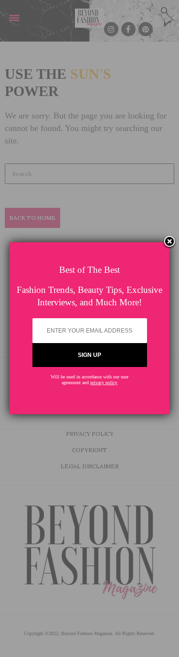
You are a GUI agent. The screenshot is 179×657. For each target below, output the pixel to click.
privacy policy (103, 382)
